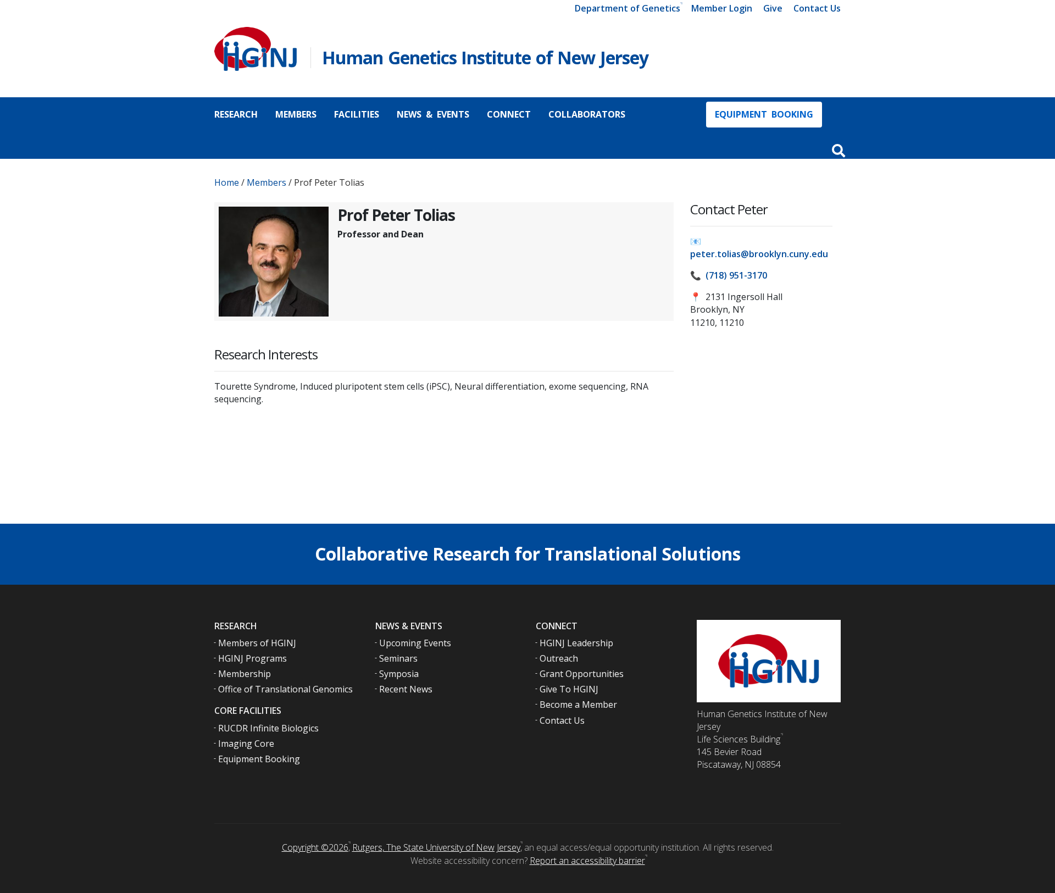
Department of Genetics (627, 8)
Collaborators (586, 114)
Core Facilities (247, 711)
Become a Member (578, 704)
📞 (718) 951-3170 (728, 275)
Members (295, 114)
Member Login (721, 8)
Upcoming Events (415, 643)
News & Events (433, 114)
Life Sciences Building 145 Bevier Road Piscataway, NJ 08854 (739, 751)
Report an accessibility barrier (587, 861)
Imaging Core (246, 743)
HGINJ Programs (252, 658)
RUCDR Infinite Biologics (268, 728)
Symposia (399, 674)
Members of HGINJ (257, 643)
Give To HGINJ (569, 689)
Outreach (559, 658)
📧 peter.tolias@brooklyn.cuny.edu (759, 247)
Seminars (398, 658)
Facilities (356, 114)
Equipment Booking (764, 114)
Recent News (405, 689)
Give (772, 8)
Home (226, 182)
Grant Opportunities (582, 674)
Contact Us (817, 8)
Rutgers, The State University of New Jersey (436, 847)
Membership (244, 674)
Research (236, 114)
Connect (509, 114)
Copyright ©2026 (315, 847)
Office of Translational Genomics (285, 689)
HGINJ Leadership (576, 643)
